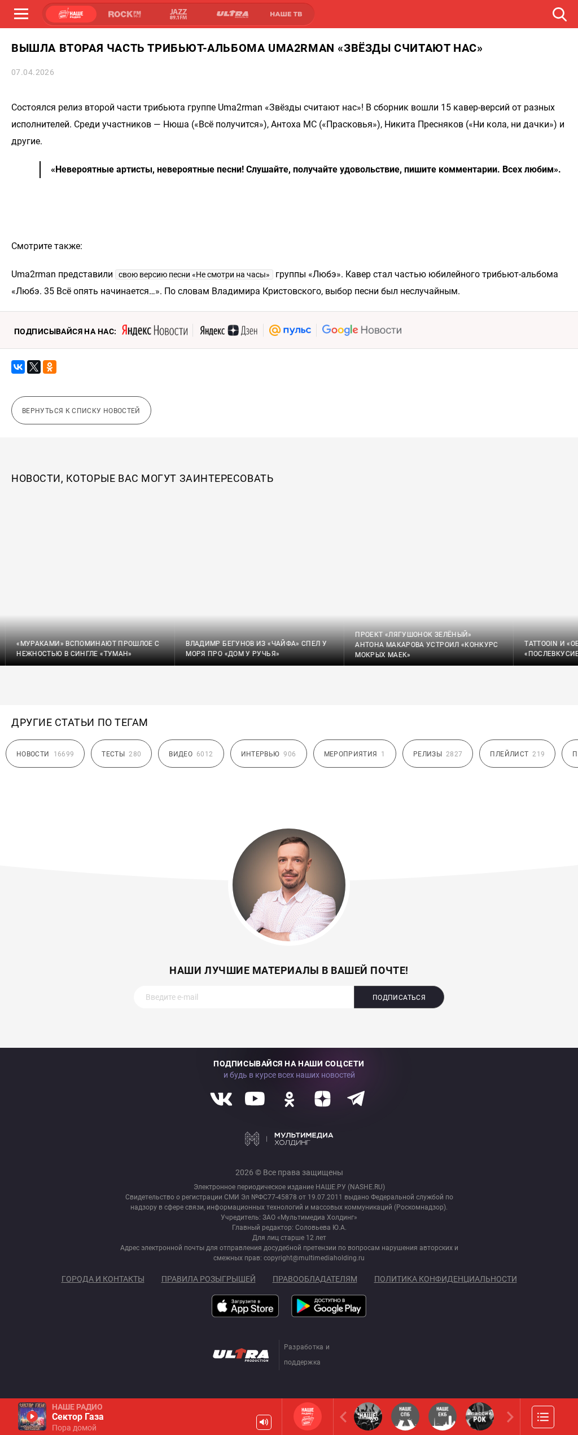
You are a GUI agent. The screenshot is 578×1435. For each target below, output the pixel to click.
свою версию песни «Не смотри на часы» (194, 274)
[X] (34, 367)
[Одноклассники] (49, 367)
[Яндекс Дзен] (228, 330)
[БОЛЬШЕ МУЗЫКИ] (543, 1417)
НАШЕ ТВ (285, 14)
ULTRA (232, 14)
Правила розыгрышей (208, 1278)
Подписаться (399, 998)
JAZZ (178, 14)
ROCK (124, 14)
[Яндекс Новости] (154, 330)
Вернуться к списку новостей (81, 411)
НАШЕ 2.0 (368, 1416)
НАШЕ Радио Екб (442, 1416)
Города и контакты (103, 1278)
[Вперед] (508, 1416)
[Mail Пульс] (290, 330)
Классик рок (480, 1416)
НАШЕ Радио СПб (405, 1416)
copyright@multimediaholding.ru (314, 1258)
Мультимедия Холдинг (289, 1138)
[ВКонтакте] (18, 367)
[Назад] (345, 1416)
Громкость (264, 1422)
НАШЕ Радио (308, 1416)
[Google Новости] (361, 330)
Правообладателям (315, 1278)
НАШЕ (71, 14)
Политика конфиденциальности (445, 1278)
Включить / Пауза (32, 1416)
